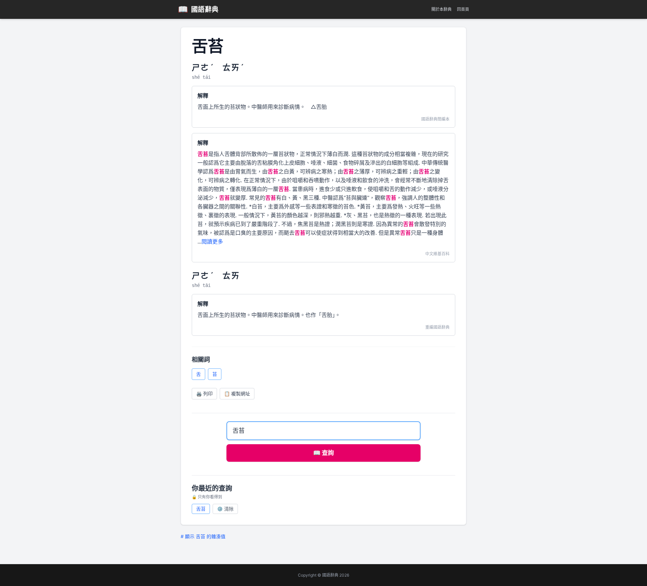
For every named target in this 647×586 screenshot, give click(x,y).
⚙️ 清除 (225, 509)
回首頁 (463, 9)
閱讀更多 (212, 241)
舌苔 (201, 509)
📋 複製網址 (237, 393)
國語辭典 (198, 9)
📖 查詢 (323, 452)
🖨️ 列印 (204, 393)
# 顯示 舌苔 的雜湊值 (203, 536)
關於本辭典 (441, 9)
